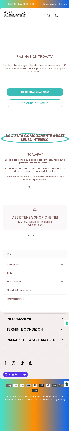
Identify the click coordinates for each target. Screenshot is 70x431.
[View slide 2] (33, 187)
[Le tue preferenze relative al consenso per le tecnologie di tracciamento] (64, 323)
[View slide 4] (41, 187)
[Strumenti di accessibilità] (64, 384)
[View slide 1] (29, 187)
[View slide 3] (37, 187)
